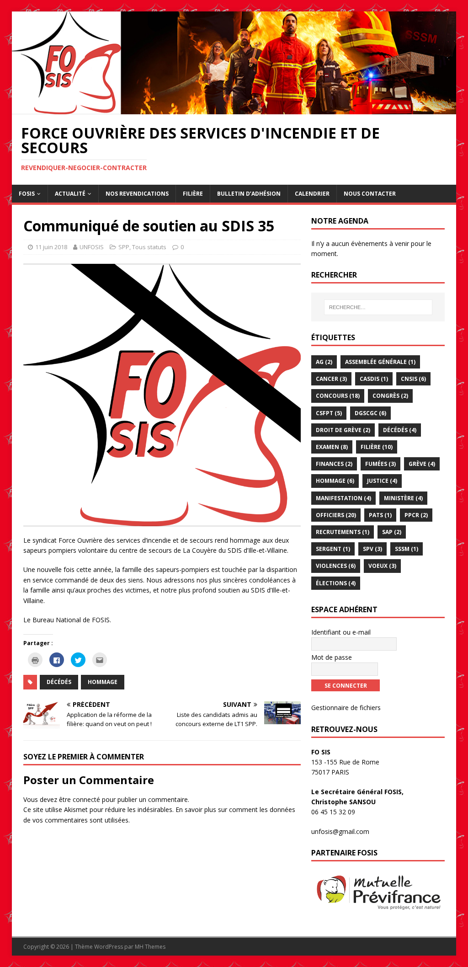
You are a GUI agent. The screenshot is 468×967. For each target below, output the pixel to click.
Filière (193, 194)
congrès (390, 396)
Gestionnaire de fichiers (346, 707)
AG (324, 362)
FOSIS (27, 194)
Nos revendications (137, 194)
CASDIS (374, 379)
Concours (338, 396)
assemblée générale (380, 362)
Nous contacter (370, 194)
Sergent (333, 549)
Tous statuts (149, 247)
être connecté (79, 799)
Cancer (331, 379)
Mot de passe (331, 657)
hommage (102, 682)
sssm (406, 549)
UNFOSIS (92, 247)
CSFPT (329, 413)
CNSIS (413, 379)
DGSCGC (370, 413)
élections (336, 583)
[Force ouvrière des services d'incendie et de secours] (234, 109)
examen (332, 447)
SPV (372, 549)
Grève (422, 464)
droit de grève (343, 430)
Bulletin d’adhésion (249, 194)
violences (336, 566)
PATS (380, 515)
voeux (382, 566)
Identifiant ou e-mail (341, 632)
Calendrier (312, 194)
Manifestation (343, 498)
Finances (334, 464)
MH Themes (150, 947)
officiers (336, 515)
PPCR (416, 515)
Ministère (403, 498)
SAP (391, 532)
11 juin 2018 (51, 247)
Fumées (380, 464)
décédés (59, 682)
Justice (382, 481)
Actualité (70, 194)
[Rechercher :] (378, 307)
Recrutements (342, 532)
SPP (123, 247)
